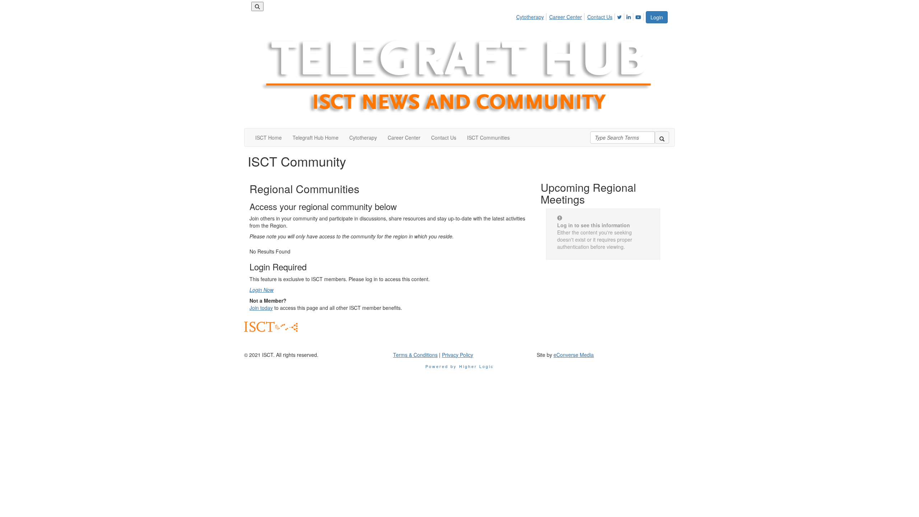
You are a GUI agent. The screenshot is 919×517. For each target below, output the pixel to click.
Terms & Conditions (415, 354)
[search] (662, 137)
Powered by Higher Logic (459, 366)
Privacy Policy (457, 354)
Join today (261, 307)
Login (656, 17)
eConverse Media (574, 354)
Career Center (565, 16)
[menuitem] (532, 15)
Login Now (261, 289)
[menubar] (581, 15)
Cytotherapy (530, 16)
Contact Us (599, 16)
